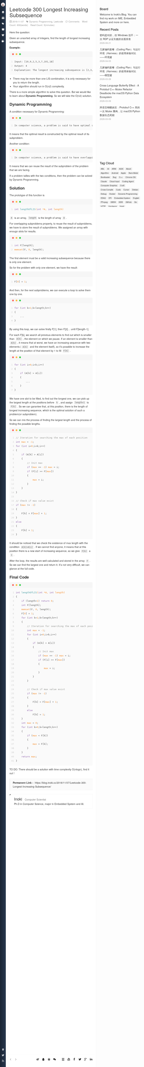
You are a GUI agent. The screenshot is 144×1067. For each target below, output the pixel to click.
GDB (121, 202)
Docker (112, 194)
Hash (122, 206)
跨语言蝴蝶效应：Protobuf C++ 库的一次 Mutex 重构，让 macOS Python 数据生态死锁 (120, 111)
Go (135, 202)
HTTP (103, 206)
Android (115, 173)
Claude (104, 181)
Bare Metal (133, 173)
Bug (114, 177)
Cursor (126, 189)
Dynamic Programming (127, 194)
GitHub (129, 202)
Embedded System (122, 198)
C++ (121, 177)
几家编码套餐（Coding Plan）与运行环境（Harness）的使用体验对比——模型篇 (120, 71)
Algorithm (105, 173)
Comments (74, 21)
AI (108, 168)
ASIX (121, 168)
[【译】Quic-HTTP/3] (10, 1059)
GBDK (113, 202)
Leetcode (58, 21)
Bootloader (105, 177)
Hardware (113, 206)
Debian (135, 189)
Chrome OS (131, 177)
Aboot (128, 168)
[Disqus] (51, 909)
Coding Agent (128, 181)
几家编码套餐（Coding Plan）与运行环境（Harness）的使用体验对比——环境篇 (120, 53)
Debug (103, 194)
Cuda (118, 189)
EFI (110, 198)
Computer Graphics (109, 185)
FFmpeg (104, 202)
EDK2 (103, 198)
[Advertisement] (120, 140)
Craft (122, 185)
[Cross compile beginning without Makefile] (15, 1059)
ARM (114, 168)
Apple (123, 173)
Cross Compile (107, 189)
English (136, 198)
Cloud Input (114, 181)
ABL (102, 168)
